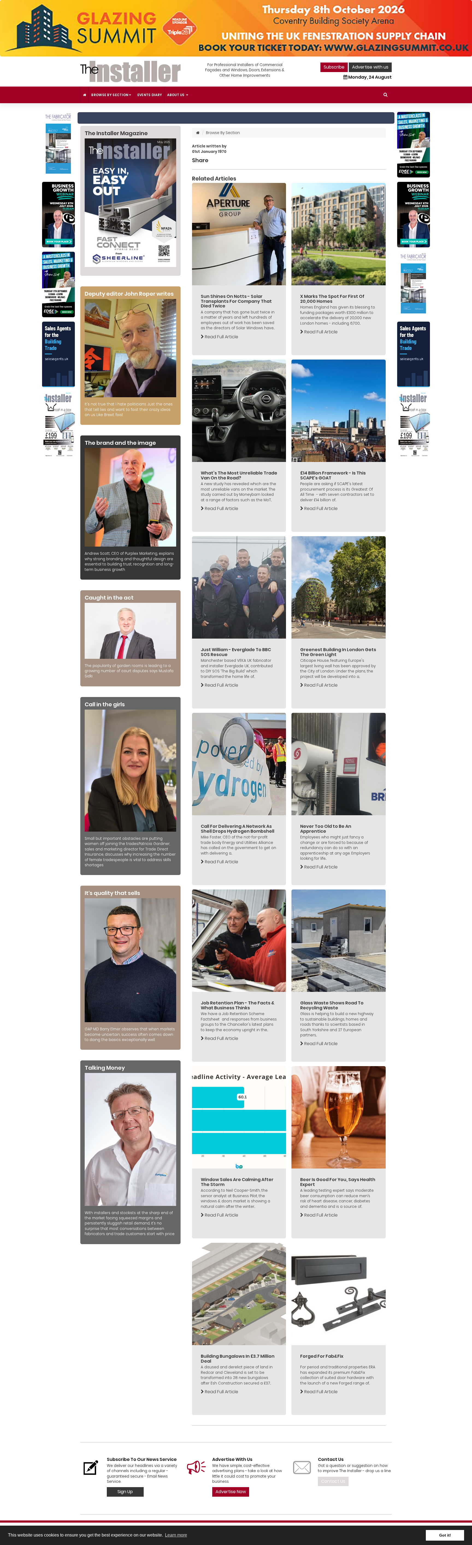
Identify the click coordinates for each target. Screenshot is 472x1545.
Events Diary (149, 95)
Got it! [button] (445, 1535)
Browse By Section (109, 95)
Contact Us (333, 1481)
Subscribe (334, 67)
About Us (176, 95)
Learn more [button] (176, 1535)
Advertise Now (231, 1491)
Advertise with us (370, 67)
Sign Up (125, 1491)
